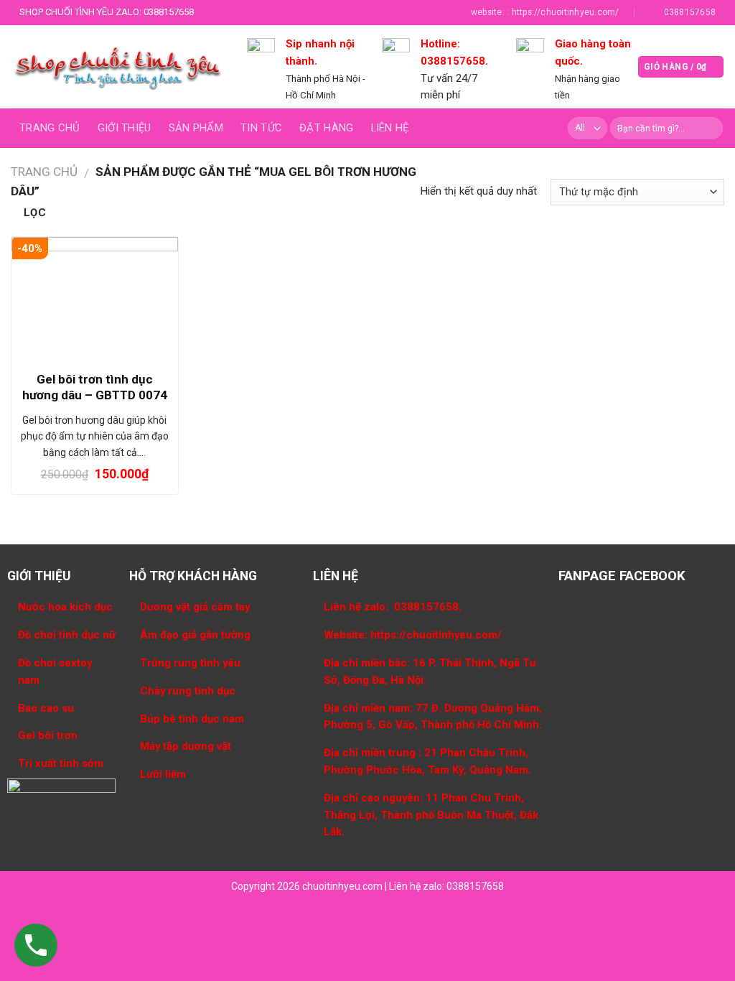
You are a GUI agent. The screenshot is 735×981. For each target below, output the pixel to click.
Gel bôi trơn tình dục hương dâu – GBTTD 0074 (94, 387)
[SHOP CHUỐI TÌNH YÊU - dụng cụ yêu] (118, 67)
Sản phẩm (196, 127)
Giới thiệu (124, 127)
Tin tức (261, 127)
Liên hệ (390, 127)
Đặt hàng (326, 127)
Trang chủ (49, 127)
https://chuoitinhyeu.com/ (436, 634)
